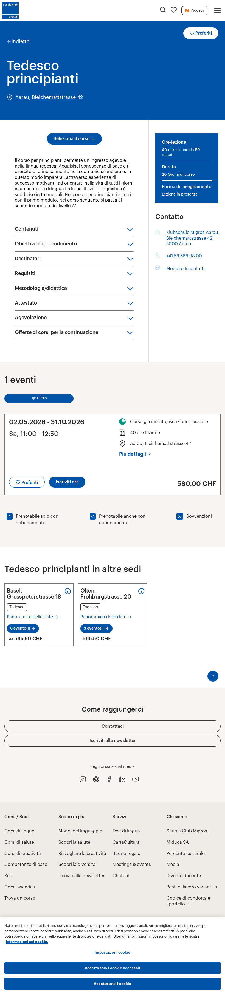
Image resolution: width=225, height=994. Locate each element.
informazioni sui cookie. (27, 942)
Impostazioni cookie (112, 952)
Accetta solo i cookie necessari (112, 968)
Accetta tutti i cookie (112, 983)
